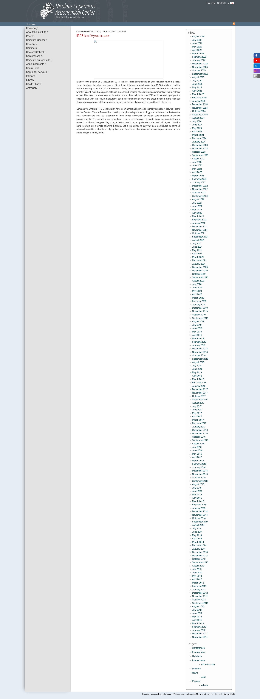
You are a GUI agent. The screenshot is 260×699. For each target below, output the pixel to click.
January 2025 (198, 101)
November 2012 (200, 596)
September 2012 (200, 603)
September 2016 (200, 440)
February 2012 (199, 627)
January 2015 (198, 508)
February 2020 (199, 301)
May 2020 (197, 291)
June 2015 (197, 491)
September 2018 (200, 359)
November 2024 (200, 108)
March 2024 (198, 135)
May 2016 (197, 454)
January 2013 (198, 589)
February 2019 (199, 342)
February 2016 (199, 464)
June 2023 (197, 165)
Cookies (145, 694)
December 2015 (200, 471)
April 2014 (197, 539)
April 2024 (197, 131)
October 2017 (199, 396)
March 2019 (198, 338)
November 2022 (200, 189)
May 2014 (197, 535)
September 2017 (200, 400)
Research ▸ (32, 44)
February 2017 (199, 423)
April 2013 (197, 579)
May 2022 (197, 210)
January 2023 (198, 182)
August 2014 (198, 525)
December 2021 (200, 226)
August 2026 (198, 36)
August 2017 (198, 403)
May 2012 (197, 617)
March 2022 (198, 216)
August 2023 (198, 159)
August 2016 (198, 444)
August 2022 (198, 199)
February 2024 (199, 138)
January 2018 (198, 386)
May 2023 (197, 169)
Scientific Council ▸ (37, 40)
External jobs (198, 652)
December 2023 (200, 145)
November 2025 (200, 67)
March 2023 (198, 176)
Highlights (197, 656)
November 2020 (200, 271)
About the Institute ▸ (37, 32)
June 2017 (197, 410)
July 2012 (196, 610)
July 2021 (196, 243)
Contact (221, 3)
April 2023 (197, 172)
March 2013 (198, 583)
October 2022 (199, 192)
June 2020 (197, 287)
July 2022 (196, 203)
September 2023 (200, 155)
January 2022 (198, 223)
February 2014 (199, 545)
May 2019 (197, 332)
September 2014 (200, 522)
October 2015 (199, 477)
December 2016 (200, 430)
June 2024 (197, 125)
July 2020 (196, 284)
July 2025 (196, 81)
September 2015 (200, 481)
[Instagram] (255, 72)
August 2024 (198, 118)
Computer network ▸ (37, 72)
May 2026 (197, 47)
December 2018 (200, 349)
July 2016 (196, 447)
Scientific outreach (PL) (39, 60)
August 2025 (198, 77)
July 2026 (196, 40)
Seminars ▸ (32, 48)
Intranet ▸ (31, 76)
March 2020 (198, 298)
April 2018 (197, 376)
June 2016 (197, 450)
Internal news (198, 660)
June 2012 (197, 613)
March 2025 (198, 94)
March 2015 (198, 501)
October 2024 (199, 111)
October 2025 (199, 70)
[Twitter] (255, 77)
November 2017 (200, 393)
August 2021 (198, 240)
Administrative (208, 664)
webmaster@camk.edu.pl (197, 694)
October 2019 (199, 315)
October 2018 (199, 355)
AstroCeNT (32, 88)
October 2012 (199, 600)
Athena (204, 685)
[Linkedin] (255, 66)
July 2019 (196, 325)
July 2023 (196, 162)
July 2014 (196, 528)
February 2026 (199, 57)
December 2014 (200, 511)
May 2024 (197, 128)
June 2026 (197, 43)
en (232, 3)
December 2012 (200, 593)
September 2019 (200, 318)
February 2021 (199, 260)
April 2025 (197, 91)
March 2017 (198, 420)
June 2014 (197, 532)
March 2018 (198, 379)
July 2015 (196, 488)
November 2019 (200, 311)
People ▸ (31, 36)
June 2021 (197, 247)
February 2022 (199, 220)
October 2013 (199, 559)
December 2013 (200, 552)
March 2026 (198, 53)
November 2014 (200, 515)
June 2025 (197, 84)
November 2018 (200, 352)
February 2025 (199, 97)
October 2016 (199, 437)
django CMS (229, 694)
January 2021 (198, 264)
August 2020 (198, 281)
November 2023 (200, 148)
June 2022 (197, 206)
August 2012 (198, 606)
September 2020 (200, 277)
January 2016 (198, 467)
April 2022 (197, 213)
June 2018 (197, 369)
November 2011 (200, 637)
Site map (211, 3)
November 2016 (200, 433)
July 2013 (196, 569)
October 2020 (199, 274)
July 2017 (196, 406)
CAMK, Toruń (33, 84)
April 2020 (197, 294)
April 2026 (197, 50)
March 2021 (198, 257)
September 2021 (200, 237)
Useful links (32, 68)
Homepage (32, 28)
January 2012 (198, 630)
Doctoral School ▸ (36, 52)
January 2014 (198, 549)
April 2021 (197, 254)
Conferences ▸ (34, 56)
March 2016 (198, 461)
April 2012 (197, 620)
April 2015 (197, 498)
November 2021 (200, 230)
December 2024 (200, 104)
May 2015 (197, 494)
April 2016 (197, 457)
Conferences (198, 648)
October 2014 (199, 518)
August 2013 (198, 566)
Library (30, 80)
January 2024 (198, 142)
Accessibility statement (161, 694)
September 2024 (200, 115)
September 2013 (200, 562)
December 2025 (200, 64)
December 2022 (200, 186)
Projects (196, 681)
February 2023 (199, 179)
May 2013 (197, 576)
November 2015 (200, 474)
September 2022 (200, 196)
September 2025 (200, 74)
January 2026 (198, 60)
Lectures (196, 669)
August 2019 (198, 321)
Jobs (203, 677)
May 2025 (197, 87)
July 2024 (196, 121)
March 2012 (198, 623)
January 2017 (198, 427)
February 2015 (199, 505)
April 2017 (197, 416)
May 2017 (197, 413)
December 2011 (200, 634)
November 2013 (200, 556)
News (195, 673)
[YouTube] (256, 61)
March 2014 (198, 542)
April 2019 (197, 335)
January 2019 (198, 345)
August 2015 (198, 484)
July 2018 (196, 366)
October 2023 (199, 152)
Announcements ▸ (36, 64)
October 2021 (199, 233)
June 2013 (197, 572)
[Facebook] (255, 56)
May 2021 (197, 250)
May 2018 (197, 372)
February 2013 (199, 586)
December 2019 (200, 308)
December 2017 (200, 389)
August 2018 (198, 362)
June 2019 (197, 328)
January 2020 (198, 305)
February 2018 (199, 382)
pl (228, 3)
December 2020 (200, 267)
